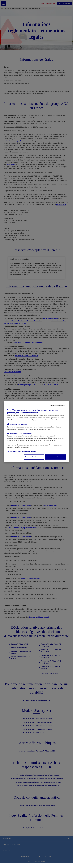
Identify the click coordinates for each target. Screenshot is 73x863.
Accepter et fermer (55, 457)
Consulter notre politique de (23, 451)
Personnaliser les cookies (34, 457)
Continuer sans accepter (57, 405)
